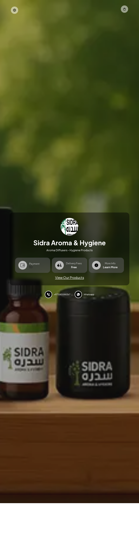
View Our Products (69, 277)
